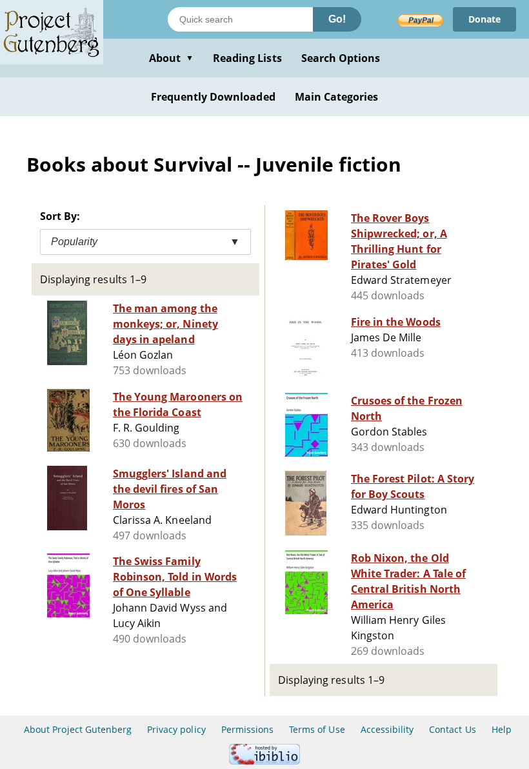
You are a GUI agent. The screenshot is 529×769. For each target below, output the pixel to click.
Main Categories (337, 97)
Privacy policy (176, 729)
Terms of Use (316, 729)
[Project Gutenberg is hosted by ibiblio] (264, 761)
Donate (484, 19)
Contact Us (452, 729)
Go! (337, 19)
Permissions (247, 729)
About (171, 58)
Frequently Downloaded (213, 97)
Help (502, 729)
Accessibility (387, 729)
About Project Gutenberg (78, 729)
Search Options (341, 58)
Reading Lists (247, 58)
